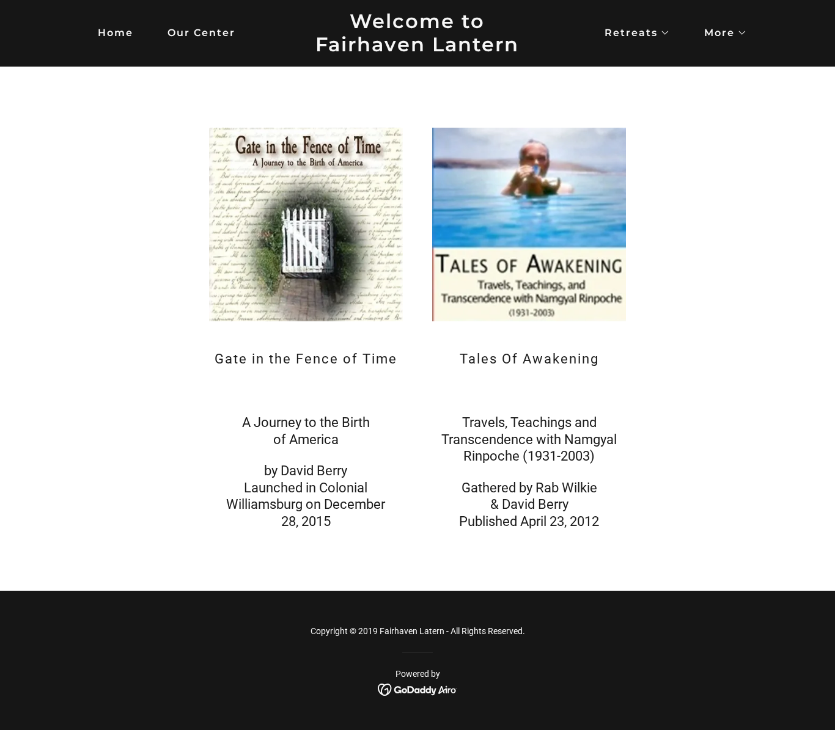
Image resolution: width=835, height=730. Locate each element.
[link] (417, 48)
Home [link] (115, 32)
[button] (632, 33)
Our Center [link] (201, 32)
